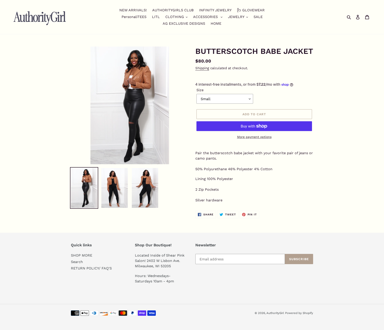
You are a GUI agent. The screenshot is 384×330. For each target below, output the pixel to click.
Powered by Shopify (299, 313)
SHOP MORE (81, 255)
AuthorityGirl (275, 313)
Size (200, 90)
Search (77, 262)
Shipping (202, 68)
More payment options (254, 137)
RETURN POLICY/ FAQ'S (91, 268)
